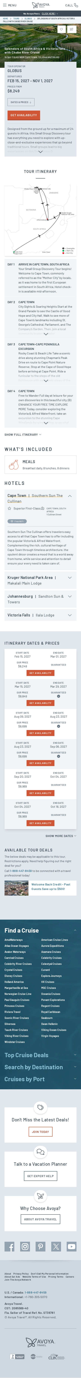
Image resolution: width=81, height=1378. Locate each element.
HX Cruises (47, 981)
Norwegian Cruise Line (18, 993)
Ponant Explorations (53, 999)
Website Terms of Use (34, 1276)
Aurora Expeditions (52, 945)
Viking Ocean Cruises (53, 1029)
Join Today (40, 1131)
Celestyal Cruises (51, 963)
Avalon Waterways (15, 951)
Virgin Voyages (50, 1035)
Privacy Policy (21, 1273)
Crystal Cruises (13, 969)
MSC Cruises (48, 987)
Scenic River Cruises (17, 1017)
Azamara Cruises (51, 951)
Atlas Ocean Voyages (17, 945)
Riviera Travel (12, 1011)
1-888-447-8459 (21, 870)
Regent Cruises (50, 1005)
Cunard (45, 969)
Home (5, 18)
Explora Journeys (51, 975)
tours (16, 18)
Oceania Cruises (50, 993)
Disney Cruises (13, 975)
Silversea (10, 1023)
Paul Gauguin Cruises (17, 999)
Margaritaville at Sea (16, 987)
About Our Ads (12, 1276)
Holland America (14, 981)
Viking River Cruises (16, 1035)
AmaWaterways (14, 939)
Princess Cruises (14, 1005)
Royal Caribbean (50, 1011)
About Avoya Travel (40, 1219)
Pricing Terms (55, 1276)
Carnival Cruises (14, 957)
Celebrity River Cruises (18, 963)
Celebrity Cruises (51, 957)
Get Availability (24, 115)
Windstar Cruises (15, 1041)
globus (28, 18)
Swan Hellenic (49, 1023)
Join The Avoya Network (18, 1279)
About (8, 1273)
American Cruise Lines (54, 939)
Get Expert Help (40, 1176)
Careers (70, 1276)
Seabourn (47, 1017)
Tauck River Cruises (16, 1029)
